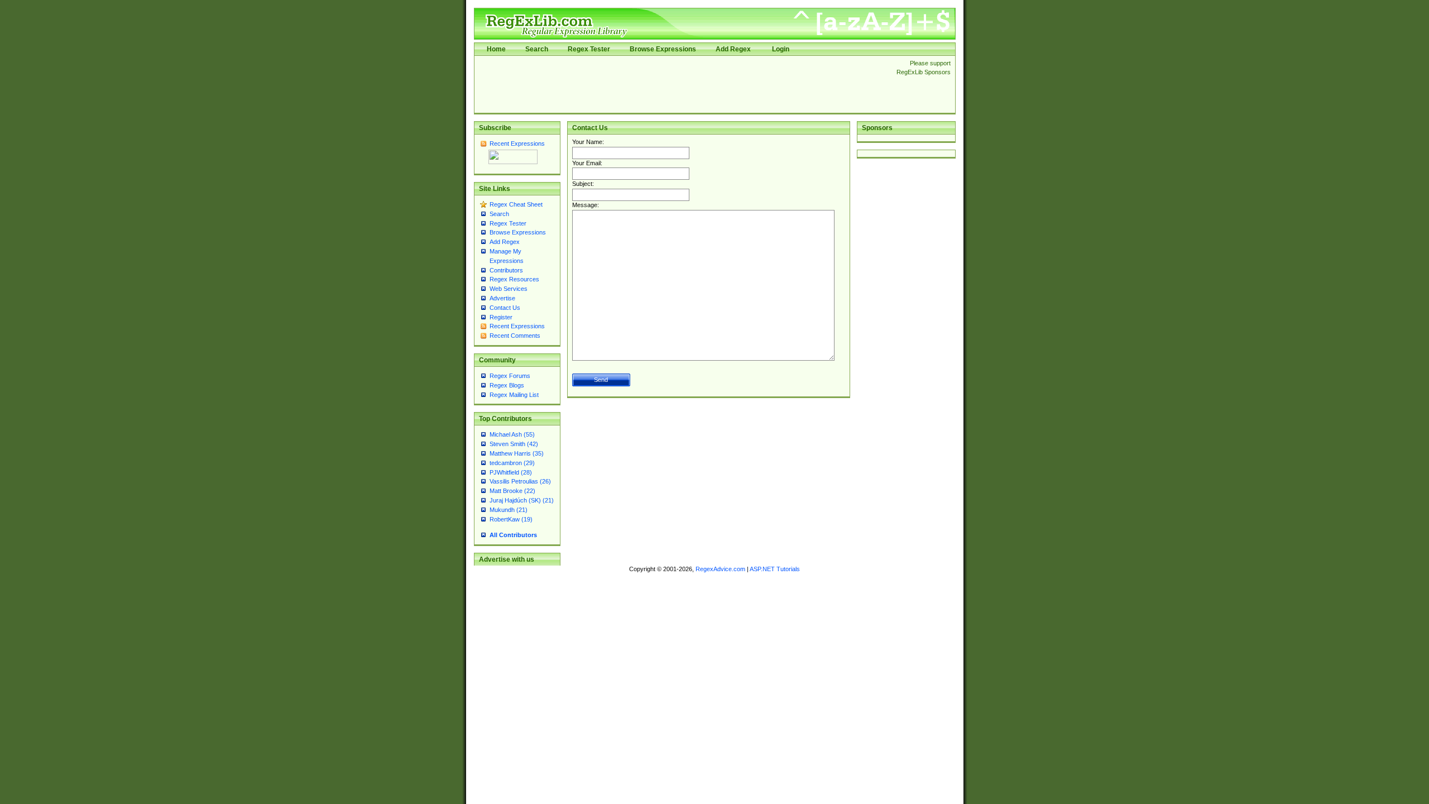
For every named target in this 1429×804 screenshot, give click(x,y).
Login (780, 49)
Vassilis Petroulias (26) (520, 481)
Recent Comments (515, 335)
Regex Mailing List (514, 394)
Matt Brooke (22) (512, 490)
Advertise (502, 298)
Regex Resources (514, 279)
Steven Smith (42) (514, 444)
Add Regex (733, 49)
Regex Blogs (507, 385)
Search (536, 49)
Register (501, 317)
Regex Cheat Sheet (516, 204)
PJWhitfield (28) (511, 472)
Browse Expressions (663, 49)
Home (496, 49)
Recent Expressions (517, 143)
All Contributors (513, 535)
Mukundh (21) (509, 509)
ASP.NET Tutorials (775, 569)
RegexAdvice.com (720, 569)
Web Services (509, 288)
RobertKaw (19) (511, 519)
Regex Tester (589, 49)
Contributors (506, 270)
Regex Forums (510, 375)
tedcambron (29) (512, 463)
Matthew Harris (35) (517, 453)
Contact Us (505, 307)
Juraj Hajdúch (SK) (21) (522, 500)
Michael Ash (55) (512, 434)
